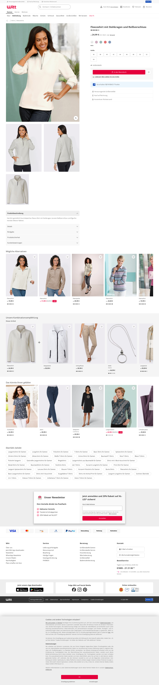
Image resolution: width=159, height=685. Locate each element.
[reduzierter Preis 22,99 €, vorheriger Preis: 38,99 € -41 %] (121, 406)
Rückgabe (10, 232)
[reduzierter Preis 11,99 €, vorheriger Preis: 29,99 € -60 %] (55, 275)
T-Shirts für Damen (81, 452)
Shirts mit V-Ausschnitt (44, 474)
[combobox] (58, 7)
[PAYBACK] (148, 1)
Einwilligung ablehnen (68, 682)
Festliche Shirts (60, 465)
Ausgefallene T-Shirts (65, 474)
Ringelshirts (62, 461)
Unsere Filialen (11, 558)
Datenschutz (54, 599)
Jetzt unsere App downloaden (29, 585)
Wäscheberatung (86, 555)
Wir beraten (83, 16)
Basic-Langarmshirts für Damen (19, 474)
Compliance (84, 599)
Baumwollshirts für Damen (40, 465)
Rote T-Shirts (124, 456)
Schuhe (42, 16)
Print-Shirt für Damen (121, 465)
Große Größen (71, 16)
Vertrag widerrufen (36, 599)
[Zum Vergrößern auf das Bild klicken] (76, 118)
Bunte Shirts (110, 469)
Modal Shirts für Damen (16, 465)
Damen (9, 12)
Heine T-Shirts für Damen (83, 478)
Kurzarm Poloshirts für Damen (89, 469)
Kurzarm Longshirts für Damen (97, 465)
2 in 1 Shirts (12, 478)
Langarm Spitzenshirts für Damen (20, 469)
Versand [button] (112, 35)
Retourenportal (48, 550)
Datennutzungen (105, 623)
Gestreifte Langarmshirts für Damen (39, 461)
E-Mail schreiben (126, 549)
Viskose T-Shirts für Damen (31, 478)
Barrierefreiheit (65, 599)
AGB (46, 599)
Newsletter (9, 553)
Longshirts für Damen (39, 452)
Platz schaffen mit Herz (14, 563)
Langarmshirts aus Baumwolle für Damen (86, 461)
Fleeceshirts (20, 20)
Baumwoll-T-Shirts (107, 456)
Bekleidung (16, 16)
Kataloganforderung (50, 558)
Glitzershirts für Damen (40, 456)
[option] (92, 42)
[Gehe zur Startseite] (11, 7)
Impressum (75, 599)
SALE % (91, 16)
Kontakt (120, 543)
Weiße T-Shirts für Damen (63, 456)
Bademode (26, 16)
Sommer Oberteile (142, 474)
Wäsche (35, 16)
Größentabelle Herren (87, 550)
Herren (17, 12)
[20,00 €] (121, 275)
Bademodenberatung (87, 560)
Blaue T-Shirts (139, 456)
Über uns (9, 548)
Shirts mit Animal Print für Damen (90, 474)
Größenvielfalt (85, 558)
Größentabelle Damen (87, 548)
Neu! (8, 16)
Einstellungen (93, 682)
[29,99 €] (88, 406)
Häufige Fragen (48, 555)
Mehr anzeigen (113, 513)
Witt (7, 543)
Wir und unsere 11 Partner (54, 623)
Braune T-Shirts (67, 469)
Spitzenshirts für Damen (124, 452)
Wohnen (25, 12)
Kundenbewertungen (14, 243)
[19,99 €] (22, 275)
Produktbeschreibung (15, 213)
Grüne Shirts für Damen (86, 456)
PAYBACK (46, 560)
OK (79, 677)
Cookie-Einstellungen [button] (97, 599)
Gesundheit (60, 16)
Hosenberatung (85, 553)
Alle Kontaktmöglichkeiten (130, 555)
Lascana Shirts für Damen (46, 469)
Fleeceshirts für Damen (128, 469)
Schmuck (51, 16)
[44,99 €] (122, 343)
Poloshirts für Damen (60, 452)
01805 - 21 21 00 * (126, 568)
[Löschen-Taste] (68, 7)
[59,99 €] (58, 343)
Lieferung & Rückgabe (50, 548)
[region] (79, 650)
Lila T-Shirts (76, 465)
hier (109, 632)
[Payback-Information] (149, 599)
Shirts (13, 20)
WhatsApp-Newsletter (13, 555)
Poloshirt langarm (14, 461)
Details (9, 226)
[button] (7, 20)
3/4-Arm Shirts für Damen (17, 456)
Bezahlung (46, 553)
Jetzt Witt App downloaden (15, 550)
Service (46, 543)
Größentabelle (97, 65)
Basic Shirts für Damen (101, 452)
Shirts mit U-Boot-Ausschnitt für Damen (121, 461)
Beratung (84, 543)
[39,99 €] (88, 275)
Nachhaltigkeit (11, 560)
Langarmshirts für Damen (17, 452)
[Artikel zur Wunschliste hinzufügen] (148, 72)
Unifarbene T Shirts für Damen (57, 478)
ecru (92, 45)
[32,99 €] (22, 406)
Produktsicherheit (13, 237)
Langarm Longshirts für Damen (119, 474)
